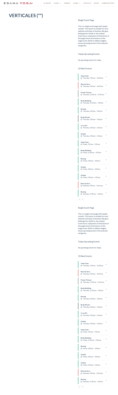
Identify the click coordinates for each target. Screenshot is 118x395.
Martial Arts (92, 86)
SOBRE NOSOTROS (108, 3)
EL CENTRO (47, 3)
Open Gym (92, 78)
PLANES (75, 3)
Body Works (91, 119)
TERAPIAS (67, 3)
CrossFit (91, 127)
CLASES (56, 3)
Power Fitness (92, 94)
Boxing (91, 111)
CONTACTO (87, 3)
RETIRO (96, 3)
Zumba (91, 136)
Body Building (92, 102)
